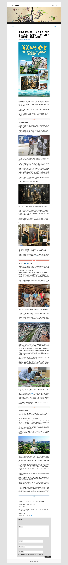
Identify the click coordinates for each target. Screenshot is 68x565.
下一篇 (55, 26)
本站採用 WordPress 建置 (34, 561)
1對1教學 (26, 263)
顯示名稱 (21, 541)
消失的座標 (15, 5)
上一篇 (12, 26)
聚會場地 (30, 104)
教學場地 (27, 352)
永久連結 (31, 515)
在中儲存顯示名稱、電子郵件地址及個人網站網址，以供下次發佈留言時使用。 (32, 554)
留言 (20, 526)
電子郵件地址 (21, 546)
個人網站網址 (21, 551)
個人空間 (32, 393)
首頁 (12, 22)
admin (29, 39)
